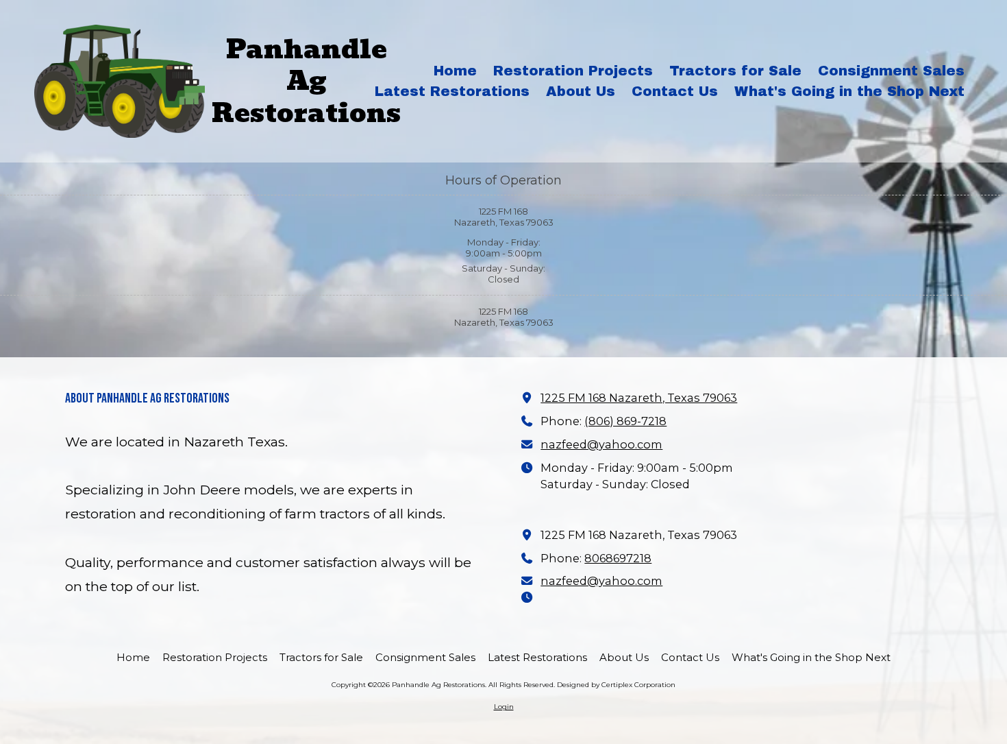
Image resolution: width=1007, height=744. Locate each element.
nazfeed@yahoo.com (601, 444)
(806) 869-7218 (625, 421)
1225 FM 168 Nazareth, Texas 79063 (638, 398)
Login (504, 706)
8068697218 (617, 558)
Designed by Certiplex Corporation (616, 684)
